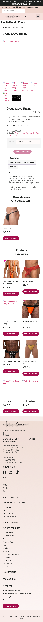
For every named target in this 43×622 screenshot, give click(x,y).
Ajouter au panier (22, 152)
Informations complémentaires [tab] (22, 162)
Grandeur (11, 141)
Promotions (9, 579)
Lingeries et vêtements (15, 503)
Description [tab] (14, 158)
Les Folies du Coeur (13, 22)
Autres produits (11, 528)
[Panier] (30, 16)
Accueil (5, 27)
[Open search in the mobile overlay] (13, 11)
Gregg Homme (20, 133)
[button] (38, 16)
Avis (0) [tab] (13, 167)
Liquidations (9, 572)
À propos (7, 586)
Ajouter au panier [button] (11, 371)
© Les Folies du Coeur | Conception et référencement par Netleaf (21, 617)
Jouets (6, 477)
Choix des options (11, 238)
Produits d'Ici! (30, 133)
